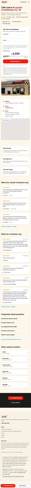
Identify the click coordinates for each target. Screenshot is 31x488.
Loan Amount (6, 50)
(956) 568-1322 (9, 107)
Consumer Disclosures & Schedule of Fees (11, 431)
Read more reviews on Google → (9, 226)
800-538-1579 (21, 472)
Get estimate (22, 485)
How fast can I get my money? (9, 318)
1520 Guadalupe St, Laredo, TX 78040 (14, 103)
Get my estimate (15, 402)
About (2, 437)
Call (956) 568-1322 (16, 398)
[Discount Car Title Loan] (4, 2)
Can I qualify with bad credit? (9, 326)
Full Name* (6, 34)
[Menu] (28, 2)
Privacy (3, 433)
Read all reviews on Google (8, 306)
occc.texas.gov (6, 474)
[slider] (9, 56)
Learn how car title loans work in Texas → (11, 339)
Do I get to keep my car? (7, 322)
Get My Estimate (14, 61)
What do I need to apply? (8, 334)
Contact (3, 435)
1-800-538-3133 (5, 423)
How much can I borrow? (8, 330)
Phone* (5, 40)
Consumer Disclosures (6, 429)
